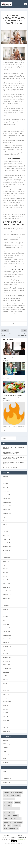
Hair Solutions (8, 802)
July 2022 (5, 653)
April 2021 (5, 687)
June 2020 (5, 709)
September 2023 (7, 602)
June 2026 (5, 480)
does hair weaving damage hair (13, 792)
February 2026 (6, 494)
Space (5, 828)
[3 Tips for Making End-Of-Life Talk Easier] (14, 348)
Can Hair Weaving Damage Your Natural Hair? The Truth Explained (13, 458)
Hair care (14, 26)
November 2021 (7, 661)
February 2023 (6, 628)
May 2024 (5, 572)
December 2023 (7, 591)
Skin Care (5, 747)
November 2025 (7, 506)
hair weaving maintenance (11, 809)
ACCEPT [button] (14, 841)
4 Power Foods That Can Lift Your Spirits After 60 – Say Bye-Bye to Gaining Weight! (12, 397)
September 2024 (7, 557)
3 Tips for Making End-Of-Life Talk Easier (12, 357)
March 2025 (6, 535)
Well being (5, 762)
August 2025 (6, 517)
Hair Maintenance (9, 799)
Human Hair (17, 819)
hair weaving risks (9, 812)
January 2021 (6, 698)
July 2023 (5, 609)
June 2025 (5, 524)
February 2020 (6, 724)
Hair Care (6, 795)
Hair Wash (17, 802)
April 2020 (5, 716)
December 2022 (7, 635)
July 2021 (5, 676)
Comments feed (7, 778)
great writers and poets (17, 269)
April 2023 (5, 620)
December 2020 (7, 701)
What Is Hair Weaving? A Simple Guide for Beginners (14, 463)
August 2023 (6, 605)
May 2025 (5, 528)
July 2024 (5, 565)
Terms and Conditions (10, 843)
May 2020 (5, 712)
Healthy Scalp (8, 819)
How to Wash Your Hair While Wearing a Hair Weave (13, 447)
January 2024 (6, 587)
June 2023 (5, 613)
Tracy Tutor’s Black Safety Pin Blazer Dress (13, 427)
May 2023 (5, 616)
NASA (8, 825)
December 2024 (7, 546)
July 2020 (5, 705)
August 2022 (6, 650)
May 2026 (5, 483)
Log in (4, 771)
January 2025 (6, 543)
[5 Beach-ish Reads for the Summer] (14, 368)
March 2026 (6, 491)
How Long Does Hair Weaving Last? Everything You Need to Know (12, 453)
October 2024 (6, 554)
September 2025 (7, 513)
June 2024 (5, 568)
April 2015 (5, 727)
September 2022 (7, 646)
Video (4, 758)
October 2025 (6, 509)
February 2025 (6, 539)
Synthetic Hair (13, 828)
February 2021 (6, 694)
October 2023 (6, 598)
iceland (6, 822)
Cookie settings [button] (21, 839)
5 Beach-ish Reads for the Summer (12, 377)
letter (12, 211)
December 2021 (7, 657)
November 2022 (7, 639)
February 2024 (6, 583)
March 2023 (6, 624)
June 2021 (5, 679)
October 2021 (6, 664)
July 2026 (5, 476)
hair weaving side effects (11, 815)
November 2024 (7, 550)
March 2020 (6, 720)
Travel (4, 751)
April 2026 (5, 487)
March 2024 (6, 579)
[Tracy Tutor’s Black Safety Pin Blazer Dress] (14, 413)
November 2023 (7, 594)
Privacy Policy (19, 843)
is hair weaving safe (16, 822)
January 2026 (6, 498)
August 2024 (6, 561)
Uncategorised (7, 755)
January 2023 (6, 631)
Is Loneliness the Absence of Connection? (13, 467)
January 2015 (6, 731)
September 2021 (7, 668)
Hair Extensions (16, 795)
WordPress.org (6, 782)
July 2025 (5, 520)
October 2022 (6, 642)
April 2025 (5, 531)
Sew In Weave (16, 825)
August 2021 (6, 672)
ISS (4, 825)
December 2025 (7, 502)
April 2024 (5, 576)
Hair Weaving (6, 744)
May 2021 (5, 683)
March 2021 (6, 690)
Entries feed (6, 775)
